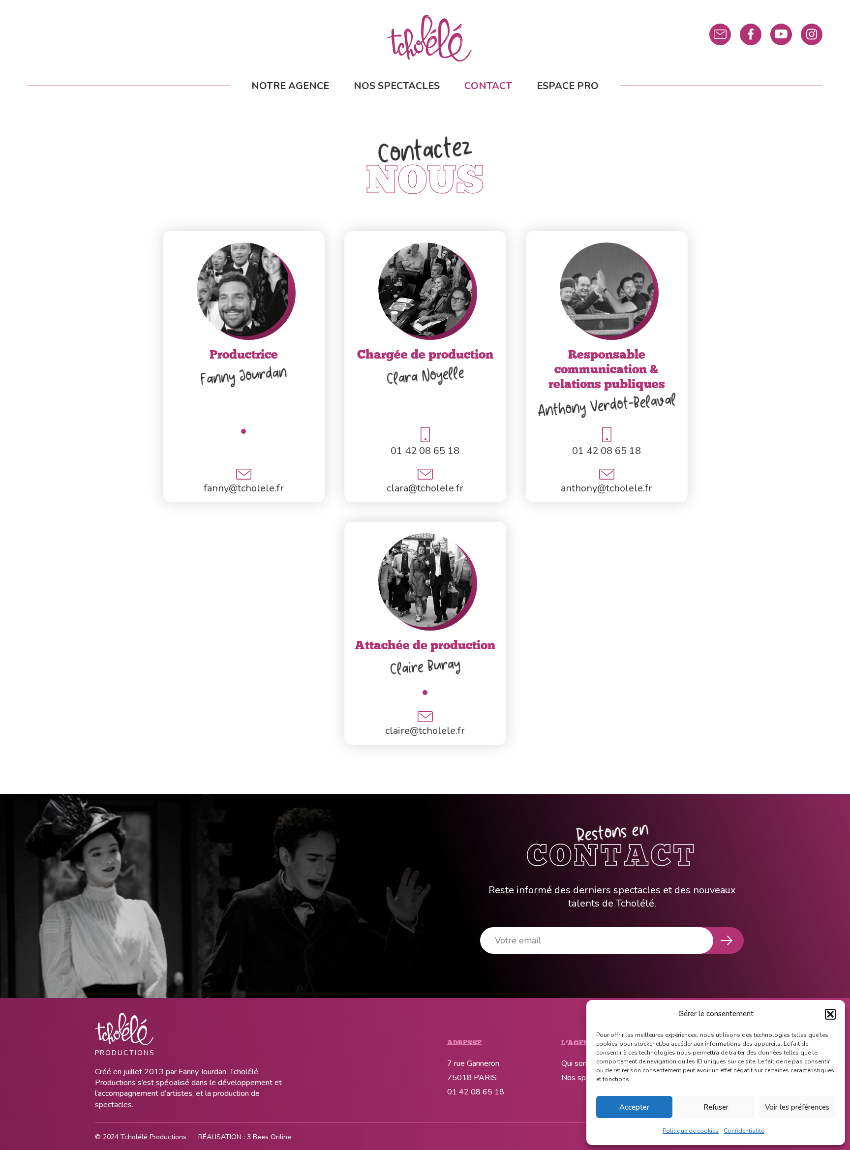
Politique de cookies (691, 1131)
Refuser (716, 1107)
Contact (488, 85)
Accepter (634, 1107)
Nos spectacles (397, 85)
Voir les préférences (797, 1107)
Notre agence (290, 85)
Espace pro (568, 85)
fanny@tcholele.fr (244, 488)
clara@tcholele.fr (425, 488)
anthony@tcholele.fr (606, 488)
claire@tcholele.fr (425, 730)
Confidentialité (744, 1131)
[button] (830, 1014)
